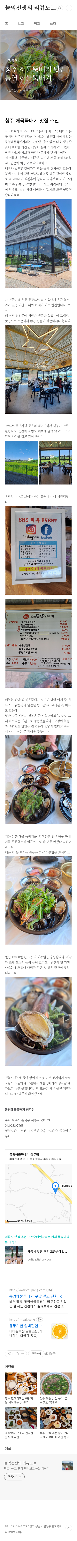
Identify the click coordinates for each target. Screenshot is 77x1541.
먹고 (37, 23)
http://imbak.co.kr (22, 1319)
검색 (60, 8)
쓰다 (53, 23)
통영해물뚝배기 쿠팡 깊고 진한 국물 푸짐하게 (37, 1296)
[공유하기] (17, 1354)
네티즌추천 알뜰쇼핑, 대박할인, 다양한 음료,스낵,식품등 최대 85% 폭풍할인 (26, 1333)
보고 (21, 23)
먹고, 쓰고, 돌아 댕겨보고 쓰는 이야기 (26, 1468)
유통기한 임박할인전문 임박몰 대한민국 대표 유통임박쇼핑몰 (25, 1325)
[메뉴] (69, 8)
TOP (69, 1528)
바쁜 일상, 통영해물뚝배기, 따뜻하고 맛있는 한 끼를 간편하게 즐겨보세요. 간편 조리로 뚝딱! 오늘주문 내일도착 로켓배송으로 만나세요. (38, 1303)
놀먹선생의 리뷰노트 (30, 8)
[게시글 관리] (22, 1354)
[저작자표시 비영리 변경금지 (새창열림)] (50, 1353)
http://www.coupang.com (27, 1290)
